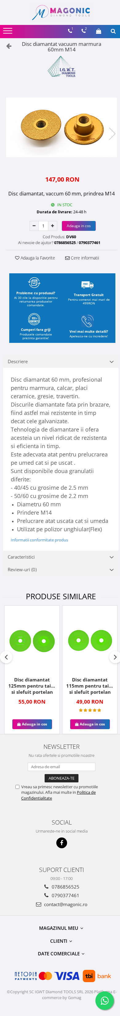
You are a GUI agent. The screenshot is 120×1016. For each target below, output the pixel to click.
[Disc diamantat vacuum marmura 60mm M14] (61, 127)
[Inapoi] (6, 46)
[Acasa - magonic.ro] (61, 12)
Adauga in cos (79, 225)
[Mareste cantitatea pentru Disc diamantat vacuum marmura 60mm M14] (52, 226)
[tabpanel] (61, 127)
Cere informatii (84, 258)
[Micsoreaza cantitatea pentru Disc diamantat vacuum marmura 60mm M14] (34, 226)
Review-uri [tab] (22, 569)
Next (112, 133)
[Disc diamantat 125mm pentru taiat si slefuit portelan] (32, 640)
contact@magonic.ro (65, 904)
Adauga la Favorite (37, 258)
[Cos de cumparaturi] (99, 31)
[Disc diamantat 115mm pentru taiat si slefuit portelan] (90, 640)
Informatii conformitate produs (39, 540)
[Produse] (8, 32)
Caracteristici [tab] (21, 557)
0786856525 (64, 887)
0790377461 (64, 895)
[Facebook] (61, 842)
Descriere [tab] (18, 361)
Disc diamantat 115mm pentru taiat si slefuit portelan (90, 686)
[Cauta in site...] (113, 31)
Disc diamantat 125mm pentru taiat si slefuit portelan (32, 686)
